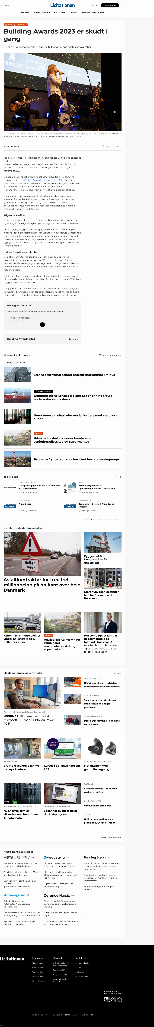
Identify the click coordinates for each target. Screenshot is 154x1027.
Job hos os (79, 972)
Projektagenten (42, 12)
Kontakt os (79, 967)
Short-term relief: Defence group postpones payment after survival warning (60, 904)
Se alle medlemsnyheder (111, 837)
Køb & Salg (59, 12)
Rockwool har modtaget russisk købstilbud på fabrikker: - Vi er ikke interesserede (100, 878)
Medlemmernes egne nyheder (23, 673)
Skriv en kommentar (112, 355)
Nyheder (25, 12)
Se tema (72, 339)
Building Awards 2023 (16, 25)
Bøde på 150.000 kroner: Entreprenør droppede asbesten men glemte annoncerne (102, 866)
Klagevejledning (60, 974)
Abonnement (37, 963)
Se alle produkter (39, 981)
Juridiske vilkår (59, 970)
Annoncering (37, 972)
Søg (7, 5)
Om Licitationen (81, 976)
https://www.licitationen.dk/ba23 (44, 180)
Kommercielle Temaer (93, 12)
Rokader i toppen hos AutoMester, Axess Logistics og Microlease (17, 904)
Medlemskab (37, 967)
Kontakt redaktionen (83, 963)
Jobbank (73, 12)
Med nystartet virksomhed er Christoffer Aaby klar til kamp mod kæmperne (60, 875)
